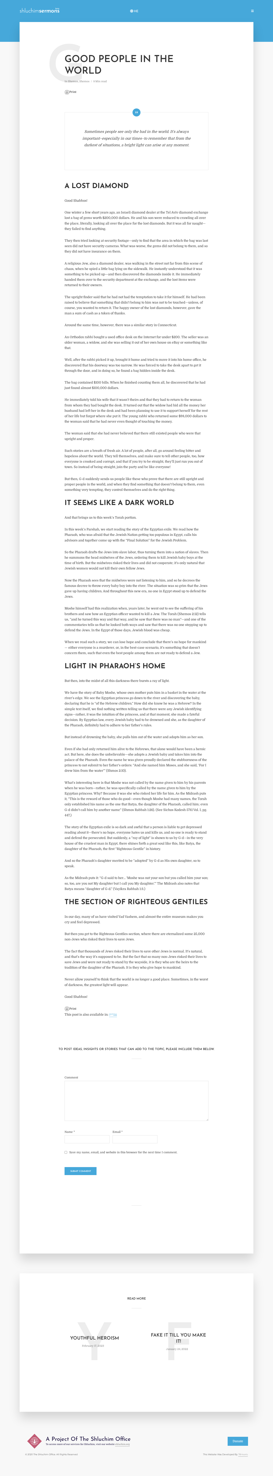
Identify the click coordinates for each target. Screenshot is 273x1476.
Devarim (241, 11)
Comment (71, 1077)
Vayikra (208, 11)
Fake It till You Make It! (178, 1338)
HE (136, 11)
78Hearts (243, 1454)
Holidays (160, 11)
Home (145, 11)
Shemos (193, 11)
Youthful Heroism (94, 1338)
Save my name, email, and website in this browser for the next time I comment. (123, 1152)
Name (70, 1131)
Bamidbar (224, 11)
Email (118, 1131)
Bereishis (177, 11)
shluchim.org (122, 1444)
